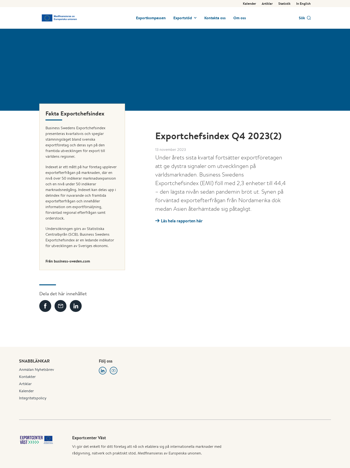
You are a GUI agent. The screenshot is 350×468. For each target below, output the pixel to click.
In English (303, 3)
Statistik (284, 3)
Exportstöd (182, 17)
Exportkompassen (151, 17)
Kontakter (27, 376)
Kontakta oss (215, 17)
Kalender (249, 3)
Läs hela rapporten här (182, 221)
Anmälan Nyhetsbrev (36, 369)
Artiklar (267, 3)
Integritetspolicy (32, 398)
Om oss (239, 17)
